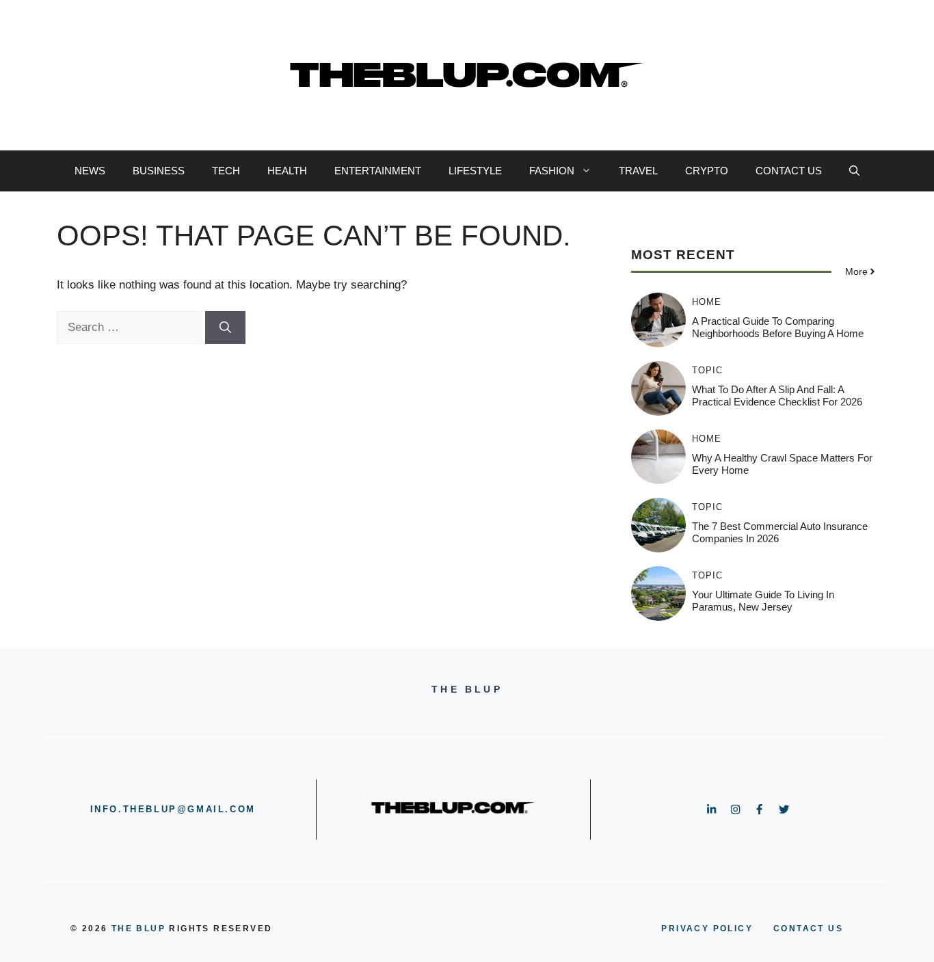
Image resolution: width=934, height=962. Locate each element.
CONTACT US (789, 170)
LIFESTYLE (475, 170)
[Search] (225, 327)
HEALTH (287, 170)
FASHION (551, 170)
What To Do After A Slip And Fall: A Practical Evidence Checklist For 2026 (777, 395)
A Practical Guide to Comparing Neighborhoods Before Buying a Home (778, 327)
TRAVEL (638, 170)
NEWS (90, 170)
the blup (138, 928)
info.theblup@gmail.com (173, 809)
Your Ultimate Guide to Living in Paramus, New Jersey (763, 601)
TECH (226, 170)
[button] (854, 170)
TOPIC (707, 370)
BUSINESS (159, 170)
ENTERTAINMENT (377, 170)
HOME (706, 301)
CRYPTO (706, 170)
